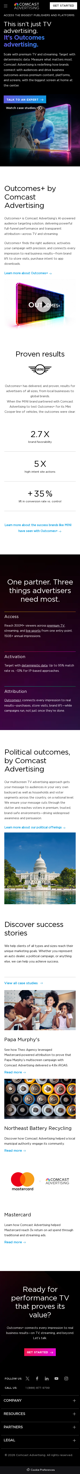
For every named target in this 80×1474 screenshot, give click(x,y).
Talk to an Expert (23, 100)
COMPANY (13, 1400)
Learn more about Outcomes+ (26, 273)
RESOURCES (14, 1414)
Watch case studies (20, 108)
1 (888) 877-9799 (37, 1388)
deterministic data (35, 665)
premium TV (56, 625)
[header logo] (26, 6)
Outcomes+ (12, 700)
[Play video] (43, 304)
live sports (33, 630)
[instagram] (66, 1378)
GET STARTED (63, 6)
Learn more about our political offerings (33, 827)
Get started (37, 1352)
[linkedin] (47, 1378)
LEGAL (9, 1440)
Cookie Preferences (43, 1470)
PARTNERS (13, 1427)
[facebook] (37, 1378)
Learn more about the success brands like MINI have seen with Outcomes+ (38, 528)
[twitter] (27, 1378)
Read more (13, 1072)
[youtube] (56, 1378)
